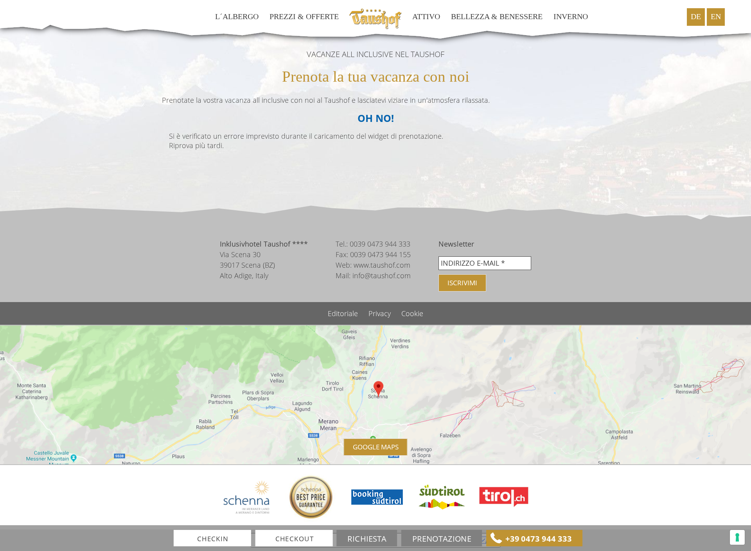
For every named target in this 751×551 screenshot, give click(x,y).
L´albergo (237, 17)
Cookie (412, 313)
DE (696, 17)
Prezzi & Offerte (304, 17)
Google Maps (376, 446)
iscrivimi (462, 282)
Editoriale (344, 313)
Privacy (380, 313)
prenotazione (441, 538)
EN (716, 17)
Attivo (426, 17)
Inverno (570, 17)
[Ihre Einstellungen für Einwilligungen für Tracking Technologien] (737, 537)
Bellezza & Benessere (497, 17)
